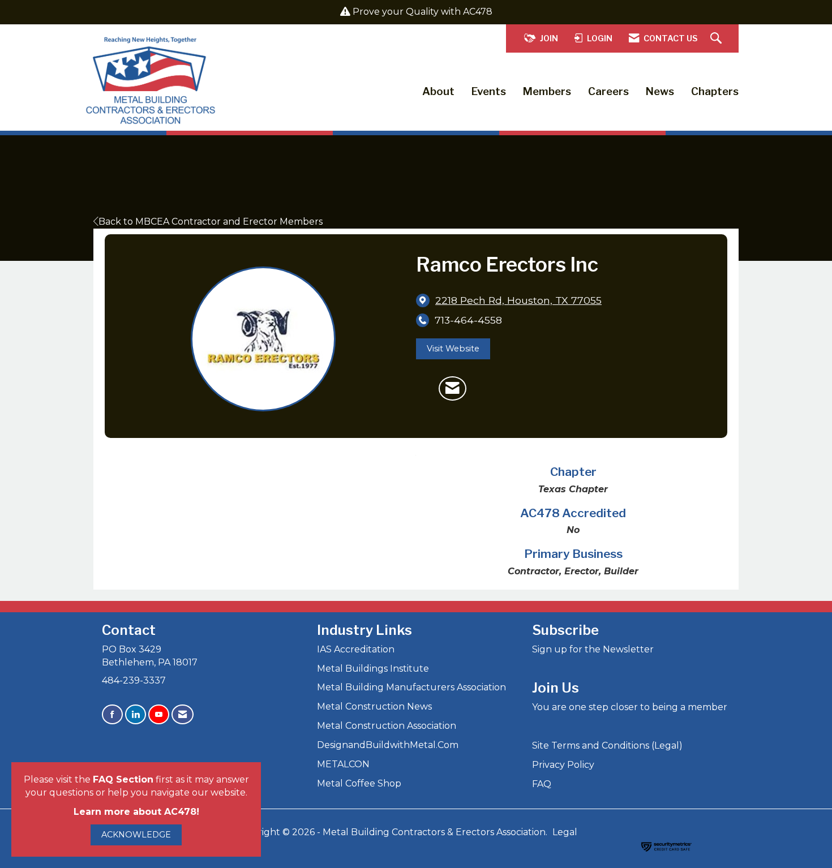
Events (488, 91)
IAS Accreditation (355, 649)
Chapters (715, 91)
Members (547, 91)
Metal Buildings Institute (373, 668)
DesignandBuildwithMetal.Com (387, 745)
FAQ (541, 784)
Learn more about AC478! (136, 811)
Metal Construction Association (386, 725)
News (660, 91)
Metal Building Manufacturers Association (411, 687)
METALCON (343, 764)
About (438, 91)
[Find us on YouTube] (158, 714)
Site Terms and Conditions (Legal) (607, 745)
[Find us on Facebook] (112, 714)
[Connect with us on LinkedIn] (135, 714)
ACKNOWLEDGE (136, 835)
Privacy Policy (563, 764)
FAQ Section (123, 779)
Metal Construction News (374, 706)
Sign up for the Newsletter (593, 649)
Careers (608, 91)
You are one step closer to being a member (629, 707)
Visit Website (453, 348)
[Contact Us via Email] (182, 714)
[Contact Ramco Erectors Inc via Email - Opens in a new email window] (452, 388)
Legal (564, 832)
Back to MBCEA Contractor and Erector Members (210, 221)
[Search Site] (717, 39)
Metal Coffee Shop (359, 783)
